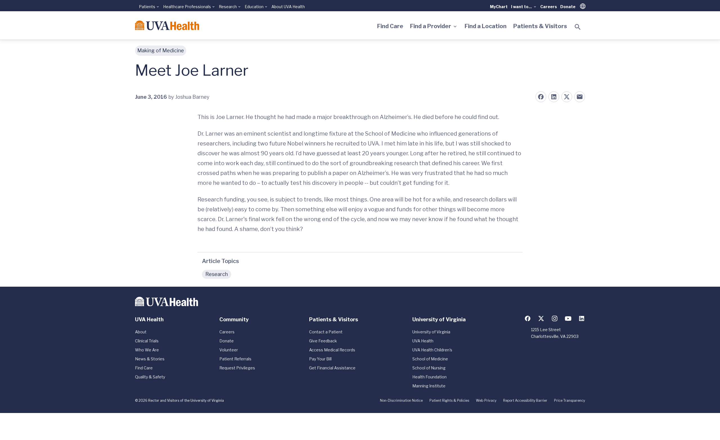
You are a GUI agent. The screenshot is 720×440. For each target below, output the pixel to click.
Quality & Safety (150, 376)
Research (216, 274)
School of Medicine (430, 358)
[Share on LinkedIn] (553, 96)
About (141, 331)
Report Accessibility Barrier (525, 400)
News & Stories (150, 358)
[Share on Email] (579, 96)
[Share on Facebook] (541, 96)
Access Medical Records (332, 349)
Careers (548, 6)
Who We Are (147, 349)
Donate (567, 6)
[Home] (167, 25)
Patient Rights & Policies (449, 400)
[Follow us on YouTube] (568, 318)
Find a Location (486, 26)
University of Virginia (431, 331)
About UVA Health (288, 6)
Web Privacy (486, 400)
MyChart (499, 6)
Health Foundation (429, 376)
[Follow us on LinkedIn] (581, 318)
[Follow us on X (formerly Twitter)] (541, 318)
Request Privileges (237, 367)
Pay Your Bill (320, 358)
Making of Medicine (160, 50)
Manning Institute (429, 385)
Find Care (390, 26)
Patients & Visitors (540, 26)
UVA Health (422, 340)
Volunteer (228, 349)
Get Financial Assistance (332, 367)
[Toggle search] (578, 27)
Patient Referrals (235, 358)
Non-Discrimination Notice (401, 400)
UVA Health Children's (432, 349)
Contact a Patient (326, 331)
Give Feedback (323, 340)
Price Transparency (569, 400)
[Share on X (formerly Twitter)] (566, 96)
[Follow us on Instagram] (554, 318)
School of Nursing (429, 367)
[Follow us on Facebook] (527, 318)
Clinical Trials (147, 340)
